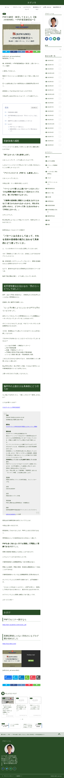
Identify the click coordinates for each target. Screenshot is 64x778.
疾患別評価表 (51, 205)
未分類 (49, 197)
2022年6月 (53, 111)
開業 (48, 220)
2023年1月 (53, 90)
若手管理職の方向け (52, 211)
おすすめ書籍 (51, 161)
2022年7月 (53, 107)
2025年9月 (53, 60)
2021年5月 (53, 128)
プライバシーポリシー (9, 775)
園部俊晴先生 (51, 188)
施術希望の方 (57, 7)
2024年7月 (53, 64)
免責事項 (18, 775)
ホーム (7, 7)
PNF (4, 13)
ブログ (49, 178)
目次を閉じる (34, 107)
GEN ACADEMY (10, 514)
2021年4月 (53, 132)
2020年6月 (53, 140)
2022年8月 (53, 102)
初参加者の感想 (13, 112)
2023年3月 (53, 81)
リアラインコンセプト (52, 183)
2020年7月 (53, 136)
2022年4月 (53, 115)
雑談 (48, 224)
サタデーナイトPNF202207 (11, 407)
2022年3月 (53, 119)
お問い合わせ (47, 7)
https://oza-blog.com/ (9, 643)
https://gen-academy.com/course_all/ (14, 624)
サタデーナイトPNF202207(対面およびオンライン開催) (21, 426)
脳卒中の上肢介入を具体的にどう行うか (20, 121)
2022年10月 (53, 94)
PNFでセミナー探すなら (17, 126)
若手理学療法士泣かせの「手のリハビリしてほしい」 (23, 116)
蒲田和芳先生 (51, 216)
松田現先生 (50, 201)
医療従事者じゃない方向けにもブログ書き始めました (23, 129)
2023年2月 (53, 86)
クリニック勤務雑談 (52, 166)
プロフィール (17, 7)
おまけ (10, 124)
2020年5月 (53, 145)
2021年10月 (53, 124)
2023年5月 (53, 77)
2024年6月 (53, 69)
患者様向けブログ (37, 7)
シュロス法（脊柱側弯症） (52, 172)
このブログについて (27, 7)
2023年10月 (53, 73)
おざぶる (32, 2)
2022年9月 (53, 98)
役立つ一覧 (50, 192)
